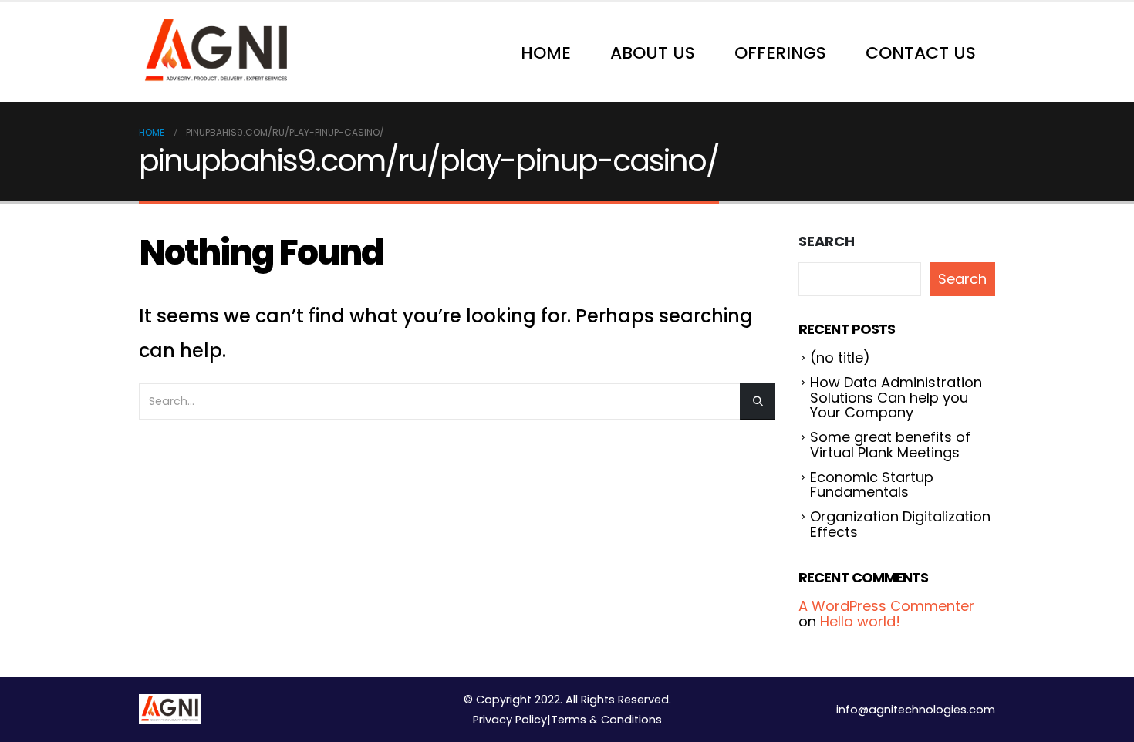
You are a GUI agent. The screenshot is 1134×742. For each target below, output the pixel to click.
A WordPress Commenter (886, 606)
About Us (652, 53)
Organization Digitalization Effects (900, 524)
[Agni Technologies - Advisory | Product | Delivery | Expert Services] (216, 52)
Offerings (780, 53)
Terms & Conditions (606, 719)
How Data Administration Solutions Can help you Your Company (896, 398)
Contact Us (921, 53)
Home (546, 53)
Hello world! (860, 621)
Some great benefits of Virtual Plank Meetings (890, 444)
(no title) (840, 357)
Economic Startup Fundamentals (871, 484)
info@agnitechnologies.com (915, 709)
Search (826, 241)
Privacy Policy (510, 719)
